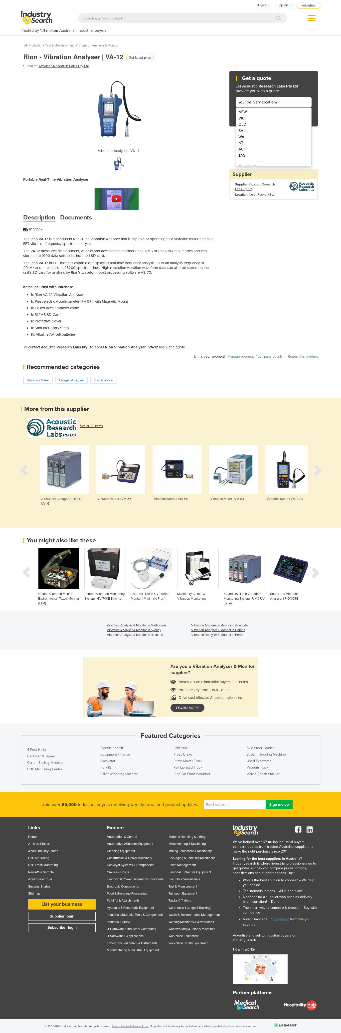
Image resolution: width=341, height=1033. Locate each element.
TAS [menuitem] (241, 155)
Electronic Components (123, 887)
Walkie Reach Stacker (263, 774)
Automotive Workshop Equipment (130, 844)
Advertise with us (40, 879)
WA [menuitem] (241, 136)
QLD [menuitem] (242, 124)
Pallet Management (182, 865)
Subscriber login (62, 927)
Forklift (105, 767)
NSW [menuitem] (242, 111)
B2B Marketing (38, 858)
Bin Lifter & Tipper (41, 756)
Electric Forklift (111, 748)
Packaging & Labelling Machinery (192, 858)
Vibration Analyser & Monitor (98, 45)
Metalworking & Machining (187, 844)
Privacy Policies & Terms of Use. (130, 1026)
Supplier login (62, 916)
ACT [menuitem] (242, 149)
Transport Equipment (183, 894)
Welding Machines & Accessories (191, 922)
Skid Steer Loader (260, 748)
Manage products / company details (255, 356)
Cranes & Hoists (118, 872)
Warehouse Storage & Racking (189, 908)
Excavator (107, 761)
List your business (61, 904)
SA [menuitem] (240, 130)
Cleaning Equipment (121, 851)
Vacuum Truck (257, 767)
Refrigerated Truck (187, 767)
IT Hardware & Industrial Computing (131, 929)
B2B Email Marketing (43, 865)
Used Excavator (259, 761)
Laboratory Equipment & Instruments (132, 943)
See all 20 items (91, 426)
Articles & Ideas (39, 844)
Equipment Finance (115, 754)
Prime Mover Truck (187, 761)
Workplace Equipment (184, 936)
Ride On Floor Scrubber (191, 774)
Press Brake (182, 754)
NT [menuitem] (240, 142)
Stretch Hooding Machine (266, 754)
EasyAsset (281, 919)
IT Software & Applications (125, 936)
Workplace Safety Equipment (188, 943)
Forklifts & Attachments (123, 901)
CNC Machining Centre (44, 769)
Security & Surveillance (184, 879)
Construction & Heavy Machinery (129, 858)
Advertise (308, 5)
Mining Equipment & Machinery (190, 851)
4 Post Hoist (36, 750)
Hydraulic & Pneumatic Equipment (130, 908)
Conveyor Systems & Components (130, 865)
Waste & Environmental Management (194, 915)
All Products (32, 45)
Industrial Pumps (118, 922)
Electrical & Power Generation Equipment (135, 879)
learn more (187, 708)
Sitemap (34, 894)
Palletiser (180, 748)
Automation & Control (122, 837)
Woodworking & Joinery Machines (192, 929)
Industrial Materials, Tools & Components (135, 915)
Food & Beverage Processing (127, 894)
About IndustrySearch (43, 851)
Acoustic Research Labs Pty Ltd (63, 66)
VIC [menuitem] (241, 118)
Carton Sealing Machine (45, 763)
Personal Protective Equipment (190, 872)
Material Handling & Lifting (187, 837)
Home (32, 837)
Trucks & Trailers (180, 901)
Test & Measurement (59, 45)
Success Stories (39, 887)
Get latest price (140, 57)
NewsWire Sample (41, 872)
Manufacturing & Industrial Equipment (133, 950)
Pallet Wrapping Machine (119, 774)
